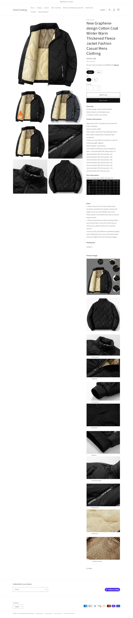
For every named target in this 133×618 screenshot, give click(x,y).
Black (90, 72)
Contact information (69, 613)
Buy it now (103, 100)
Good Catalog (20, 613)
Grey (98, 72)
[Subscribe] (46, 589)
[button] (110, 10)
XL (95, 80)
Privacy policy (48, 613)
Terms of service (58, 613)
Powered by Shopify (29, 613)
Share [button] (90, 568)
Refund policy (39, 613)
